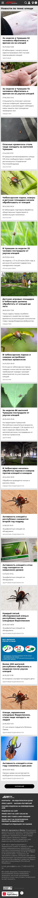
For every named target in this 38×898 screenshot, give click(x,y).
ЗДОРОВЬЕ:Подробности (13, 582)
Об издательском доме (22, 800)
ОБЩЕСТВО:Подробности (13, 486)
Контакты (6, 800)
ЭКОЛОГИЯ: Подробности (13, 534)
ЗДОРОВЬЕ (7, 58)
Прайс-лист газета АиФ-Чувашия (16, 816)
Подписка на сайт (10, 811)
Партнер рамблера (19, 888)
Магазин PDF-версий (23, 803)
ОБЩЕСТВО (7, 113)
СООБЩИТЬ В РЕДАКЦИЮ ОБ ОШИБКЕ (17, 824)
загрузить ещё (19, 786)
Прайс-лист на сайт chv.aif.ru (15, 814)
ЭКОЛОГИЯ (7, 167)
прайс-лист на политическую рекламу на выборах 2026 (15, 820)
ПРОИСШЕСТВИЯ (9, 268)
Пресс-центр (7, 803)
